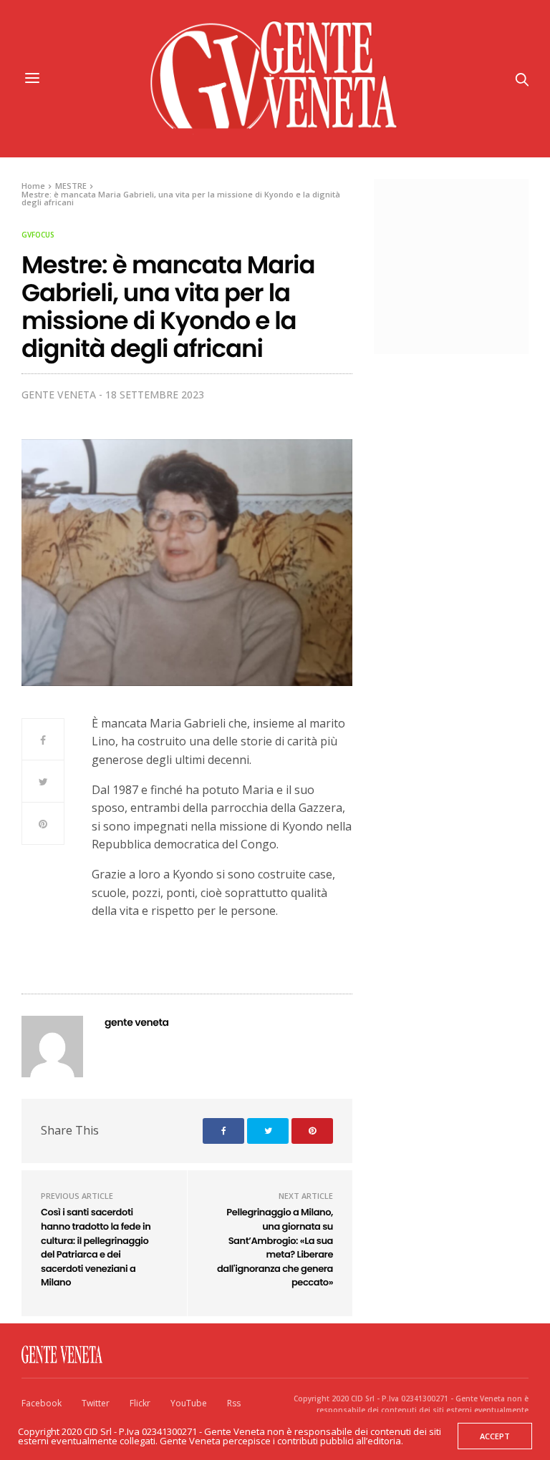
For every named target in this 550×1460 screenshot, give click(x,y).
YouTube (188, 1403)
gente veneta (58, 394)
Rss (234, 1403)
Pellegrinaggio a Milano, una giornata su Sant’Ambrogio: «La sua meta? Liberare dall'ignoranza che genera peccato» (275, 1247)
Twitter (96, 1403)
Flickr (140, 1403)
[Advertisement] (469, 264)
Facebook (41, 1403)
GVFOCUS (37, 234)
